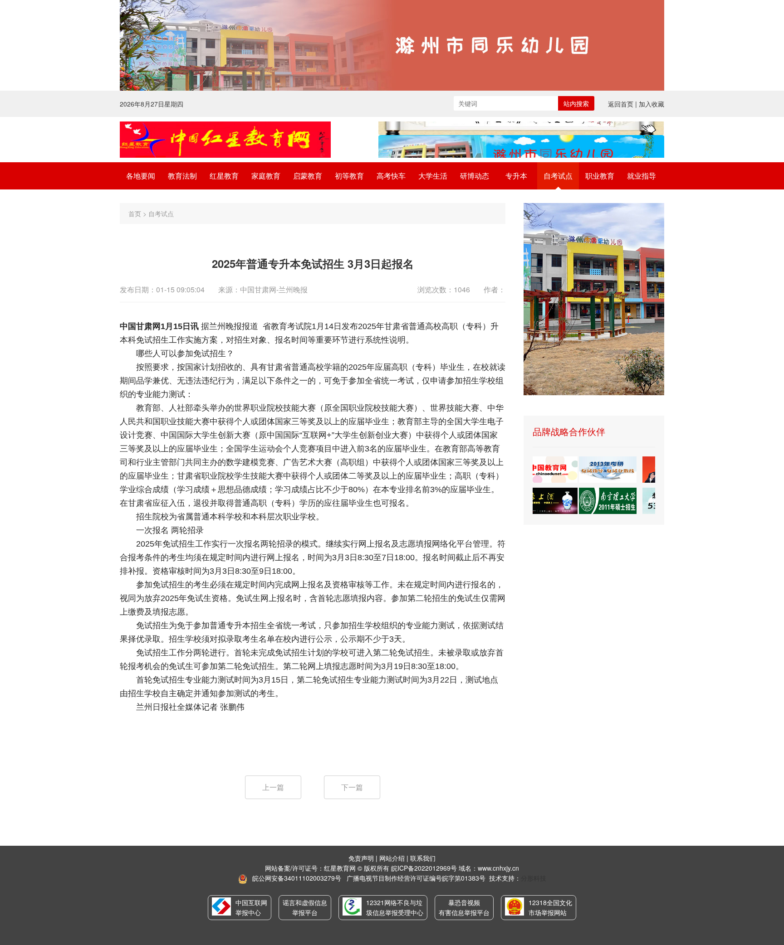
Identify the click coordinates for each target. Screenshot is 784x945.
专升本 (516, 175)
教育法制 (182, 175)
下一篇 (352, 787)
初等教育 (349, 175)
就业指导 (641, 175)
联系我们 (423, 858)
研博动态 (474, 175)
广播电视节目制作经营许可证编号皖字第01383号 (416, 877)
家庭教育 (265, 175)
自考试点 (558, 175)
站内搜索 (576, 103)
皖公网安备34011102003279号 (296, 877)
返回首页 (620, 103)
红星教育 (224, 175)
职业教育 (599, 175)
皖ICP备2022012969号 (424, 867)
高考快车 (391, 175)
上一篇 (273, 787)
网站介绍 (392, 858)
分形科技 (533, 877)
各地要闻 (140, 175)
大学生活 (432, 175)
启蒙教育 (307, 175)
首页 (134, 213)
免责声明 (361, 858)
